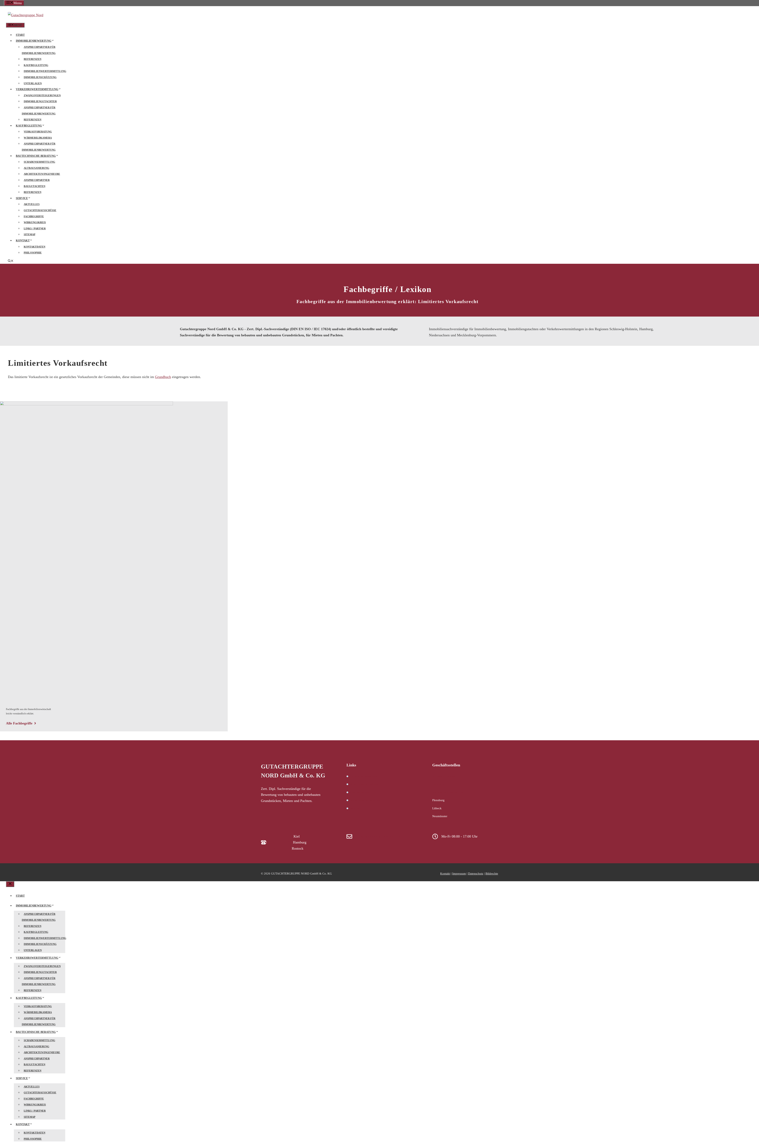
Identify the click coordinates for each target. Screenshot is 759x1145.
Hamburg (438, 784)
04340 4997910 (281, 836)
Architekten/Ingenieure (42, 173)
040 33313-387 (281, 842)
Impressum (459, 873)
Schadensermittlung (39, 161)
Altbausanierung (36, 167)
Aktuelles (32, 204)
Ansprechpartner (37, 180)
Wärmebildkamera (38, 137)
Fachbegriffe (34, 216)
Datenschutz (475, 873)
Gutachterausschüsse (40, 210)
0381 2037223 (280, 848)
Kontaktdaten (34, 246)
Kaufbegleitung (36, 65)
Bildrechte (491, 873)
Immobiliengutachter (40, 101)
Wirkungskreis (35, 222)
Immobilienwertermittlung (45, 71)
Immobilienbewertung (33, 40)
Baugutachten (34, 186)
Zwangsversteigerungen (42, 95)
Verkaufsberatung (38, 131)
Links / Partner (35, 228)
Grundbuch (163, 377)
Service (22, 198)
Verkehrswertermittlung (37, 89)
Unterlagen (33, 83)
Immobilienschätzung (40, 77)
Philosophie (33, 252)
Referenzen (32, 59)
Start (20, 34)
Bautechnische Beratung (36, 155)
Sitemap (29, 234)
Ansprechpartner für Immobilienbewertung (39, 50)
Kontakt (23, 240)
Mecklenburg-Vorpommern (449, 792)
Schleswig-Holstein (444, 776)
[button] (10, 261)
